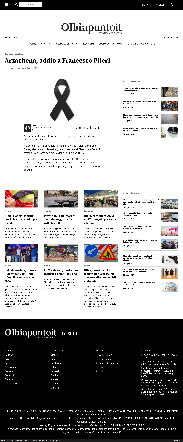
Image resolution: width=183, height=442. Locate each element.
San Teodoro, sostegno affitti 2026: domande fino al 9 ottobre (159, 363)
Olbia (53, 367)
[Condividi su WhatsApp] (172, 5)
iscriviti (146, 5)
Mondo (54, 355)
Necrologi (62, 44)
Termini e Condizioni (107, 363)
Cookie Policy (103, 359)
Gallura (55, 388)
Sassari (55, 371)
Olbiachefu (148, 44)
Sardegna (56, 363)
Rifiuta (180, 440)
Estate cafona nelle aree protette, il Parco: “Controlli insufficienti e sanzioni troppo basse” (158, 372)
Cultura (104, 44)
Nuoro (54, 379)
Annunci (117, 44)
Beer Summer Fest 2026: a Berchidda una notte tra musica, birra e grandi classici (159, 391)
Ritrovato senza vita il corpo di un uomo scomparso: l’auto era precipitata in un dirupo (159, 382)
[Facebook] (63, 333)
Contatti (100, 367)
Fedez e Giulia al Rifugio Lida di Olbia (159, 356)
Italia (53, 359)
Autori (99, 371)
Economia (89, 44)
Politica (33, 44)
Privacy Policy (104, 355)
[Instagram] (75, 333)
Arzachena (57, 384)
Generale (132, 44)
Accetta (176, 440)
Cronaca (46, 44)
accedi (160, 5)
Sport (76, 44)
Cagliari (55, 375)
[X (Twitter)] (69, 333)
